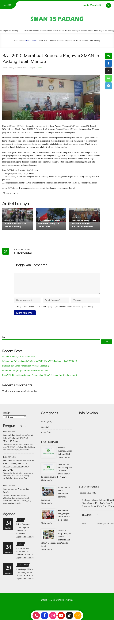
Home (27, 41)
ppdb (43, 427)
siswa (43, 432)
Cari (4, 337)
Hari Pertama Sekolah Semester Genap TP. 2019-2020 (49, 223)
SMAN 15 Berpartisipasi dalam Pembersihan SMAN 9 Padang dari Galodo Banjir (39, 375)
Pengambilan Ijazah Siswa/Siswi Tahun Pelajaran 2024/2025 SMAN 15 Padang (18, 438)
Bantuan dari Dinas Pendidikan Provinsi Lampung (25, 366)
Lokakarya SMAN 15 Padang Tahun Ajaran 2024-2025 (24, 572)
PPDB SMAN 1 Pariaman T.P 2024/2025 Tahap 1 (25, 551)
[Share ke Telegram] (108, 85)
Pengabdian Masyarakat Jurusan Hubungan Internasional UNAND (84, 223)
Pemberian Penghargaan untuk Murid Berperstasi (25, 370)
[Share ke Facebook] (108, 63)
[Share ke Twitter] (108, 71)
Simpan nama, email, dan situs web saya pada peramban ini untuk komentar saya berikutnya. (56, 306)
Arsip (6, 412)
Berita (34, 41)
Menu (8, 5)
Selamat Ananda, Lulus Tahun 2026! (19, 356)
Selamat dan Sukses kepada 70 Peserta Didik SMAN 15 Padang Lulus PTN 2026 (39, 361)
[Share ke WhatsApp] (108, 78)
